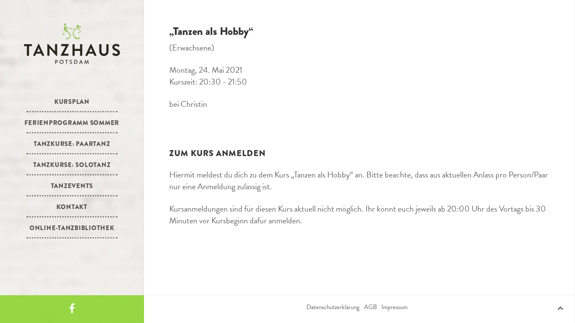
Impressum (394, 307)
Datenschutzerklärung (332, 307)
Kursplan (72, 101)
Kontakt (72, 207)
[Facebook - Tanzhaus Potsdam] (72, 309)
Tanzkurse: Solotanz (71, 164)
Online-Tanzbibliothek (71, 228)
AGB (370, 307)
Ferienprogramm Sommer (71, 122)
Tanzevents (72, 186)
